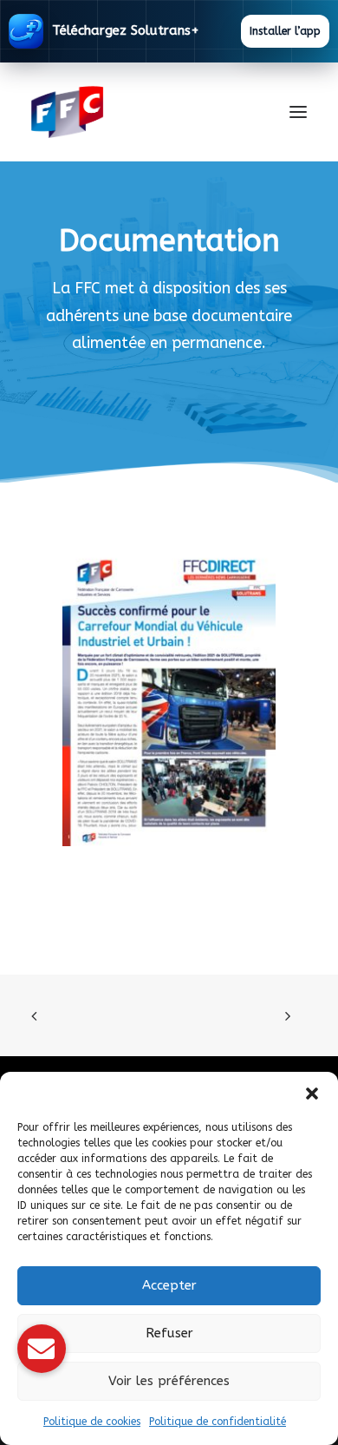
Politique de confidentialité (217, 1421)
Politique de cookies (91, 1421)
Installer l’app (285, 31)
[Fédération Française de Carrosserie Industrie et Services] (130, 112)
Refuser (169, 1333)
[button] (312, 1093)
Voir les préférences (169, 1381)
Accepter (169, 1285)
